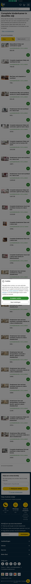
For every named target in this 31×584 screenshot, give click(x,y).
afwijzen (4, 292)
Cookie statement (13, 290)
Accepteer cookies (15, 298)
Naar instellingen (15, 302)
